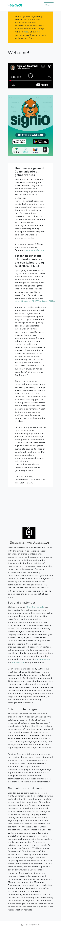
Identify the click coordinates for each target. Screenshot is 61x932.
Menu (49, 5)
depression (18, 662)
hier (26, 31)
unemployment (42, 659)
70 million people (35, 607)
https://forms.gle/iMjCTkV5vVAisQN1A (35, 301)
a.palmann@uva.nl (35, 250)
